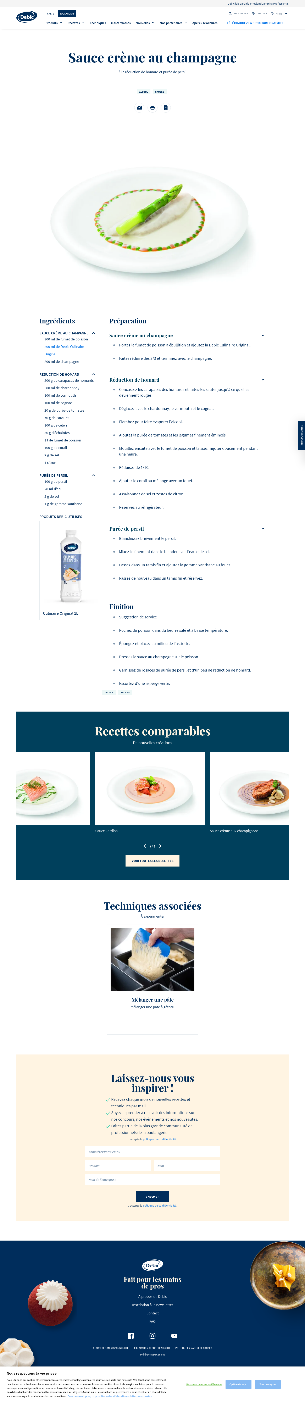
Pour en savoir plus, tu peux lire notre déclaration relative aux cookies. (109, 1396)
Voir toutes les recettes (152, 861)
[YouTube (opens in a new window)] (174, 1335)
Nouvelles (143, 23)
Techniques (98, 23)
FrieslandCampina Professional (269, 3)
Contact (262, 13)
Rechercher (241, 13)
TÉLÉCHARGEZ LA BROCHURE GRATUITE (255, 23)
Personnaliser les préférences (204, 1384)
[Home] (26, 16)
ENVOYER (153, 1197)
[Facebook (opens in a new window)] (130, 1335)
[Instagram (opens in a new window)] (152, 1335)
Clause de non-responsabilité (110, 1347)
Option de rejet (238, 1384)
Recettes (74, 23)
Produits (51, 23)
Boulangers (67, 13)
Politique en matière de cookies (193, 1347)
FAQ (152, 1321)
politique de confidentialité (159, 1139)
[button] (145, 846)
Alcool (143, 91)
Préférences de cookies (152, 1354)
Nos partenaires (171, 23)
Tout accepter (268, 1384)
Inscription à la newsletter (152, 1304)
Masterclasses (121, 23)
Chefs (50, 13)
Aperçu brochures (204, 23)
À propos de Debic (152, 1296)
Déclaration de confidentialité (151, 1347)
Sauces (159, 91)
